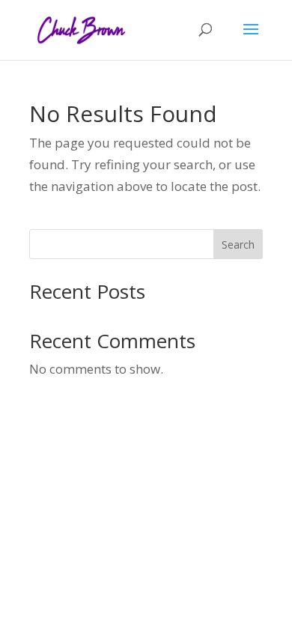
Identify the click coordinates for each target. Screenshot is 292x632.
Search (238, 244)
